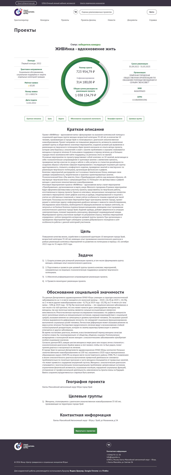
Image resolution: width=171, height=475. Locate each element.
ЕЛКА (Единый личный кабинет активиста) (58, 3)
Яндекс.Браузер (77, 471)
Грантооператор (21, 20)
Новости (111, 20)
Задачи (61, 118)
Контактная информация (116, 451)
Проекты (65, 20)
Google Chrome (91, 471)
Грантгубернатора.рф (26, 3)
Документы (132, 20)
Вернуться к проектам (85, 431)
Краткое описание (34, 118)
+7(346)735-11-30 (114, 455)
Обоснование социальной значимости (86, 118)
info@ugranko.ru (113, 457)
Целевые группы (135, 118)
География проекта (115, 118)
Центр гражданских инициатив (92, 3)
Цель (50, 118)
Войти (151, 12)
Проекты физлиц (88, 20)
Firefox (105, 471)
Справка (153, 20)
